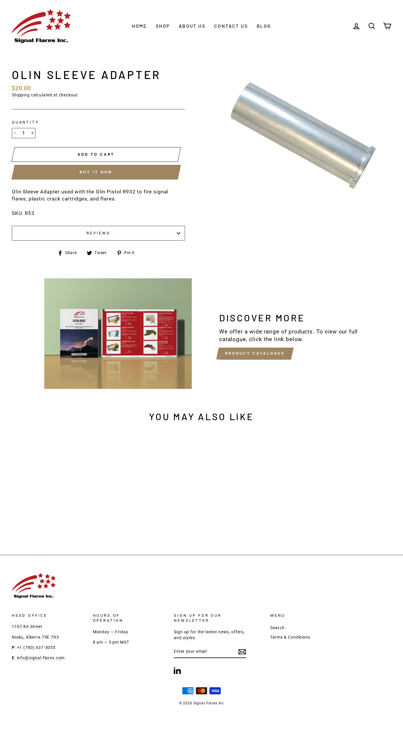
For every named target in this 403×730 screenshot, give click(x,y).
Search (277, 627)
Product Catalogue (255, 353)
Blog (264, 26)
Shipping (21, 95)
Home (139, 26)
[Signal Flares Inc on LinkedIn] (177, 670)
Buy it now (96, 172)
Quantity (25, 122)
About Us (192, 26)
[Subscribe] (242, 652)
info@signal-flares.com (41, 657)
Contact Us (231, 26)
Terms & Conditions (290, 637)
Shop (163, 26)
